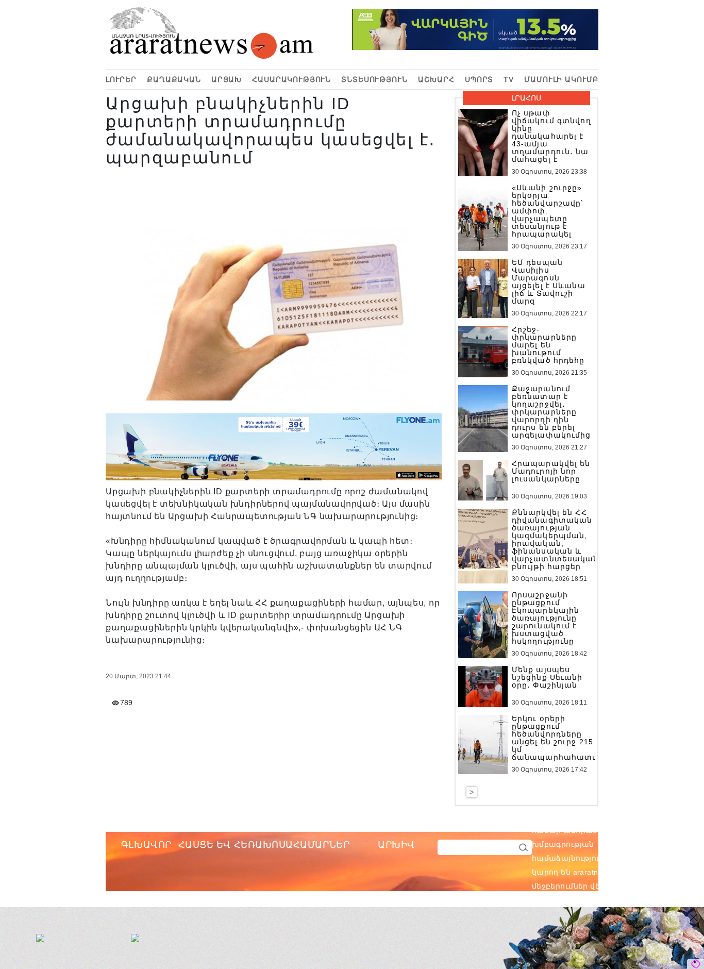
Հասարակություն (291, 79)
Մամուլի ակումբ (561, 79)
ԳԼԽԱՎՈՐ (146, 845)
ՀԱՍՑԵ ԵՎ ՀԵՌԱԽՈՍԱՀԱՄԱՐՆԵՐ (264, 845)
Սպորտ (479, 79)
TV (509, 79)
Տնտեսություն (374, 79)
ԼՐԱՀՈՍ (526, 98)
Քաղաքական (174, 79)
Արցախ (226, 79)
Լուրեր (121, 79)
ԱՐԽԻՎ (396, 845)
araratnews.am (648, 830)
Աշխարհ (436, 79)
